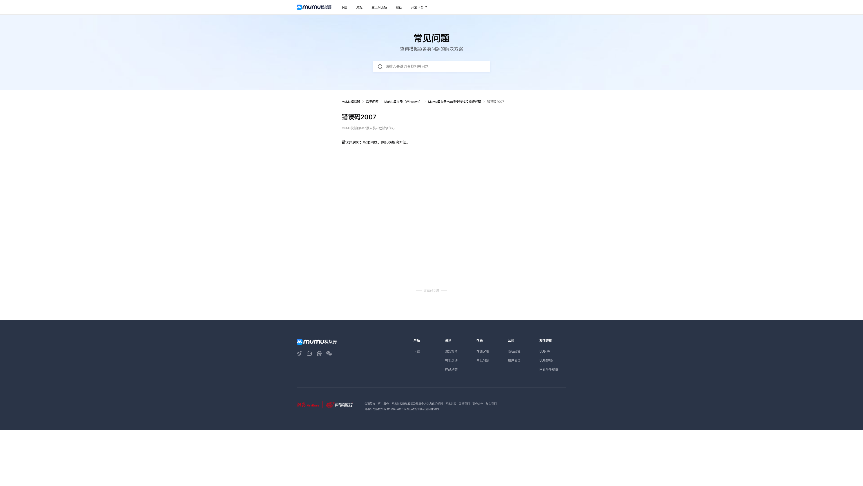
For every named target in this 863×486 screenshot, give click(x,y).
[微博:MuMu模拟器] (299, 353)
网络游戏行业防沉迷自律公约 (421, 409)
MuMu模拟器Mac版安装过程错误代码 (454, 102)
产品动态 (451, 369)
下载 (417, 351)
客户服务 (383, 403)
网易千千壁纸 (548, 369)
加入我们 (491, 403)
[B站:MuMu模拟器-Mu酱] (309, 353)
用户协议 (514, 360)
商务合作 (477, 403)
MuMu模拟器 (351, 102)
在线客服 (482, 351)
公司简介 (370, 403)
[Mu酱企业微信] (329, 353)
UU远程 (544, 351)
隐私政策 (514, 351)
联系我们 (464, 403)
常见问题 (372, 102)
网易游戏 (450, 403)
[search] (380, 66)
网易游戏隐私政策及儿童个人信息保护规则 (417, 403)
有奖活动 (451, 360)
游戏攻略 (451, 351)
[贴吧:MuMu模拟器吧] (319, 353)
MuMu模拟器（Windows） (403, 102)
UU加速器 (546, 360)
